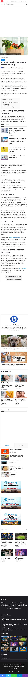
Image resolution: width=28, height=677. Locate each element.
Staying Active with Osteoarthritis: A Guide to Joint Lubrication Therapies (7, 401)
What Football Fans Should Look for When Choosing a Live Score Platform (20, 543)
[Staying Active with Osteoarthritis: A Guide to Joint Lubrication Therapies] (7, 394)
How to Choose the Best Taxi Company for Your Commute (16, 456)
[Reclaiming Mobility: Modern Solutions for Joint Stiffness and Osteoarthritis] (21, 378)
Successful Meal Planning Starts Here (11, 107)
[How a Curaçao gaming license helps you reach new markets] (5, 638)
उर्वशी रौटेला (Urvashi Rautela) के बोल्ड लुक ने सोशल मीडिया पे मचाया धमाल (17, 468)
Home (3, 57)
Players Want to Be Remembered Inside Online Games (19, 558)
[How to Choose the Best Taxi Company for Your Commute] (5, 457)
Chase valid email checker (16, 461)
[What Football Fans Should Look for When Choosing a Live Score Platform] (21, 536)
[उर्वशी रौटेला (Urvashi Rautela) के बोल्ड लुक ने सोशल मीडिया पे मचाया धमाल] (5, 468)
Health (7, 57)
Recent (21, 445)
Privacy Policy (16, 666)
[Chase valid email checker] (5, 462)
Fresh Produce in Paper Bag (14, 276)
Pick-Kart (23, 664)
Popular (7, 445)
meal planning (22, 268)
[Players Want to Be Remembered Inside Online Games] (21, 552)
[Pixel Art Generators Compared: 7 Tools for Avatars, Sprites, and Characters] (7, 536)
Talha (4, 67)
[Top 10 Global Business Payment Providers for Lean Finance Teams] (23, 644)
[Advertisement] (14, 22)
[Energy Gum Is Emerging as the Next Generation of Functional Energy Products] (4, 149)
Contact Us (11, 666)
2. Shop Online (6, 104)
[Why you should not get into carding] (5, 451)
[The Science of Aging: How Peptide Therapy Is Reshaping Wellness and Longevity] (21, 394)
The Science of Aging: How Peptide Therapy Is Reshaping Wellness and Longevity (20, 401)
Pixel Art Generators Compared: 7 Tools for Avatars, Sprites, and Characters (6, 543)
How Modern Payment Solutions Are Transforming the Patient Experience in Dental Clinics (7, 385)
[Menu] (1, 4)
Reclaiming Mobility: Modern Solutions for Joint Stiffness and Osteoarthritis (20, 384)
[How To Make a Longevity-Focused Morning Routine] (4, 157)
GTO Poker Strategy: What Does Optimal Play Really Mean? (7, 558)
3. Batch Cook (6, 105)
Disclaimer (22, 666)
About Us (6, 666)
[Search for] (26, 4)
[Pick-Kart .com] (8, 4)
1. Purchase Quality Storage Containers (11, 102)
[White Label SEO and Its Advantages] (5, 474)
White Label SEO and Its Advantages (15, 473)
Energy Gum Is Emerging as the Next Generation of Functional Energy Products (17, 149)
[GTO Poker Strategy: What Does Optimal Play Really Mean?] (7, 552)
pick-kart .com (14, 668)
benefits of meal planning (14, 237)
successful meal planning (14, 279)
